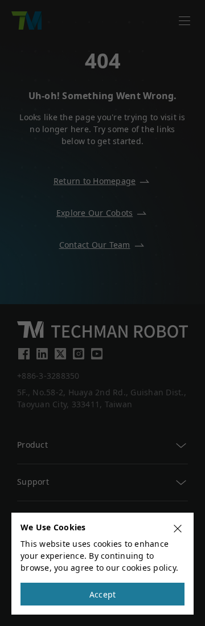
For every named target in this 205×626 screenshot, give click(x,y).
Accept (102, 594)
